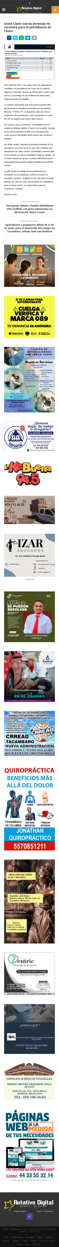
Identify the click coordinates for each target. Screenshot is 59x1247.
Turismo (20, 1244)
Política (39, 1237)
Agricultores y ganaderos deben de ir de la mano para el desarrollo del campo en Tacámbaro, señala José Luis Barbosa (30, 228)
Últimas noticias (17, 1237)
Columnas (36, 1244)
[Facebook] (29, 1217)
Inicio (6, 1237)
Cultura (24, 1241)
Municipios (30, 1237)
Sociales (33, 1241)
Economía (48, 1237)
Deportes (15, 1241)
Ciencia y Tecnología (47, 1241)
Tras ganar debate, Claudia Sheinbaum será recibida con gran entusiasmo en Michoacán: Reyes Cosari (29, 209)
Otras (28, 1244)
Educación (6, 1241)
